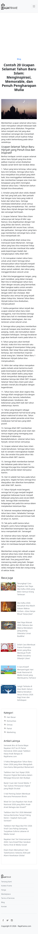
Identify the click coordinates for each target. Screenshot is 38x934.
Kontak (4, 906)
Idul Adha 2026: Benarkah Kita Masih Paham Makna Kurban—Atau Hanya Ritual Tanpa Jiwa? (26, 608)
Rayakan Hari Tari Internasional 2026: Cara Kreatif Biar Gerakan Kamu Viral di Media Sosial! (17, 842)
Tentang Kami (6, 881)
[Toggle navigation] (34, 6)
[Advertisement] (19, 33)
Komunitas (11, 721)
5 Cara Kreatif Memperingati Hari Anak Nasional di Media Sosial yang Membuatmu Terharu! (26, 672)
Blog (19, 59)
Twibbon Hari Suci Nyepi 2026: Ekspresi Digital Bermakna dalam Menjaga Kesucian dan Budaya (18, 775)
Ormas (10, 724)
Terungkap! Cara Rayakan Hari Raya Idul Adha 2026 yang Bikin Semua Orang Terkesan (26, 589)
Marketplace (6, 894)
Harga (3, 890)
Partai (9, 728)
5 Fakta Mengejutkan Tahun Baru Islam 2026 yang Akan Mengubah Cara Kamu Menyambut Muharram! (19, 764)
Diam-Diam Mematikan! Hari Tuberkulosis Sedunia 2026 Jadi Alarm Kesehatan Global (17, 853)
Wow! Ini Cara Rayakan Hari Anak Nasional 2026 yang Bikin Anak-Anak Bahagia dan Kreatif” (18, 804)
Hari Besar (11, 717)
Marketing (11, 732)
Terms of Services (8, 898)
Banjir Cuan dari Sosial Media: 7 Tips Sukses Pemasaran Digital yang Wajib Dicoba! (17, 786)
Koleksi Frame (6, 886)
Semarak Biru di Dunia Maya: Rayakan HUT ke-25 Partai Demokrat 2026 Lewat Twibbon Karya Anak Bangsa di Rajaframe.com (17, 751)
